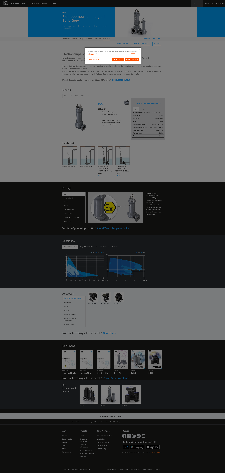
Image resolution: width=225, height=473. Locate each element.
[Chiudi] (139, 49)
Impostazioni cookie (93, 59)
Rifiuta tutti (117, 59)
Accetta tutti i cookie (132, 59)
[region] (113, 55)
